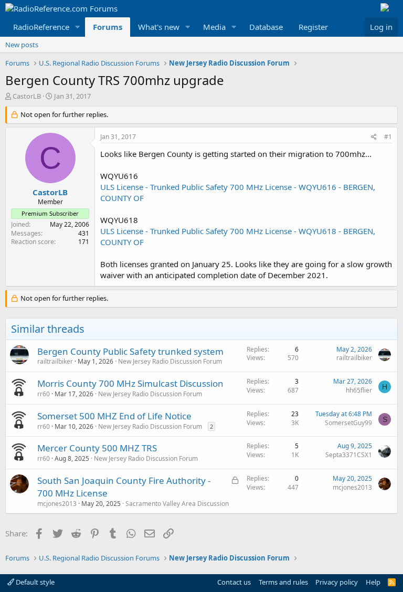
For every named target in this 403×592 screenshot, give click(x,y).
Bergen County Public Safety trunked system (130, 351)
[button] (77, 27)
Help (373, 582)
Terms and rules (283, 582)
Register (313, 27)
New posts (21, 44)
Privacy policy (336, 582)
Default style (34, 582)
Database (266, 27)
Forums (107, 27)
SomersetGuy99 (348, 422)
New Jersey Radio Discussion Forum (170, 361)
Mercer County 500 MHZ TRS (97, 448)
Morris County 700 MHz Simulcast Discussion (130, 383)
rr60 (43, 393)
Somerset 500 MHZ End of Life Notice (114, 416)
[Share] (373, 137)
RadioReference (41, 27)
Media (214, 27)
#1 (388, 136)
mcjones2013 (57, 503)
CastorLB (27, 96)
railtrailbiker (55, 361)
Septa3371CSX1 (348, 454)
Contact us (234, 582)
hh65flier (359, 390)
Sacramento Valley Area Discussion (177, 503)
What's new (158, 27)
